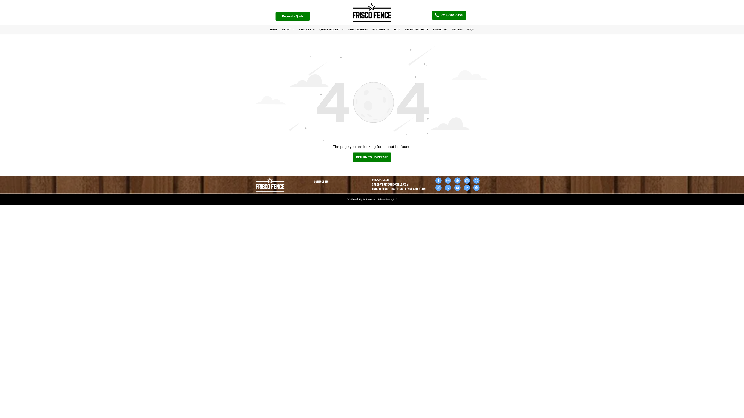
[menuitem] (274, 30)
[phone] (448, 188)
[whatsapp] (476, 181)
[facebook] (438, 181)
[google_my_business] (476, 188)
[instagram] (448, 181)
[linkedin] (467, 188)
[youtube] (457, 188)
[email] (467, 181)
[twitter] (438, 188)
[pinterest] (457, 181)
